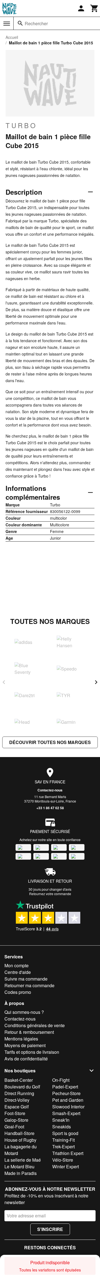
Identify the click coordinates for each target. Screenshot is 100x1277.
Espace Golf (16, 1106)
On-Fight (60, 1080)
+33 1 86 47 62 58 (50, 807)
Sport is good (65, 1133)
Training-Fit (63, 1140)
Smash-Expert (66, 1113)
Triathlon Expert (67, 1153)
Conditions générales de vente (34, 1025)
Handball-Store (19, 1133)
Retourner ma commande (29, 985)
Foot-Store (14, 1113)
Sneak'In (60, 1120)
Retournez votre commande (50, 893)
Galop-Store (16, 1120)
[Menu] (6, 23)
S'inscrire (50, 1229)
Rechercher (36, 23)
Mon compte (16, 965)
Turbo (21, 125)
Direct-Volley (16, 1100)
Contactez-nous (50, 790)
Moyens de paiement (25, 1045)
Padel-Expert (65, 1086)
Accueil (12, 37)
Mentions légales (21, 1038)
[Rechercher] (20, 23)
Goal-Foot (14, 1126)
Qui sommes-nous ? (24, 1012)
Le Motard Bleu (19, 1166)
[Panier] (94, 8)
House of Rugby (20, 1140)
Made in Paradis (20, 1173)
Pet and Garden (67, 1100)
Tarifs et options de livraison (31, 1052)
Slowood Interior (68, 1106)
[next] (96, 682)
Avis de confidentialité (26, 1058)
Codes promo (17, 992)
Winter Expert (65, 1166)
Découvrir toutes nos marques (50, 742)
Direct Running (19, 1093)
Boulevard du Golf (22, 1086)
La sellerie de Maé (22, 1160)
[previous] (4, 682)
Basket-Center (18, 1080)
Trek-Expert (63, 1146)
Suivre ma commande (26, 979)
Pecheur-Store (66, 1093)
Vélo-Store (62, 1160)
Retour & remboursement (29, 1032)
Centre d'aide (17, 972)
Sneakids (61, 1126)
